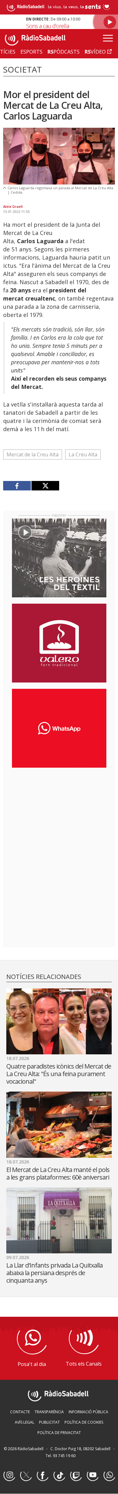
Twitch (75, 1475)
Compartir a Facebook (17, 485)
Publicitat (49, 1422)
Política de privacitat (59, 1432)
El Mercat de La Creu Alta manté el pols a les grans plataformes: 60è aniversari (58, 1173)
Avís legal (24, 1422)
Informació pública (88, 1412)
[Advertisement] (59, 813)
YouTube (92, 1475)
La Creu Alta (83, 454)
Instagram (9, 1475)
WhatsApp (109, 1475)
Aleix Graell (13, 206)
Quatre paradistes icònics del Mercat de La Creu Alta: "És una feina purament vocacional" (58, 1074)
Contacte (20, 1412)
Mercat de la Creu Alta (33, 454)
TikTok (59, 1475)
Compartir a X (45, 485)
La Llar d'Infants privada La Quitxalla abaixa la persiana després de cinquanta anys (54, 1273)
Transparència (49, 1412)
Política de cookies (84, 1422)
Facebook (42, 1475)
